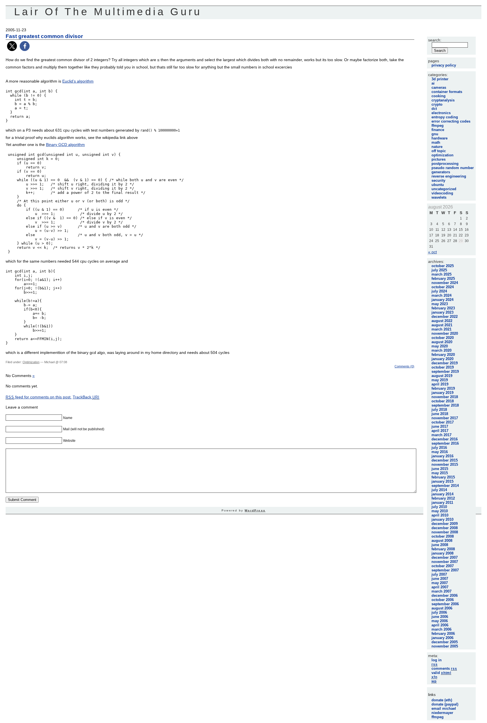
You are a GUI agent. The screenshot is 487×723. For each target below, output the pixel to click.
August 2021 (441, 325)
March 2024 (441, 295)
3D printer (439, 79)
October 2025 (442, 266)
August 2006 (441, 608)
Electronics (441, 113)
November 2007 (444, 562)
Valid (441, 673)
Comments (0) (404, 366)
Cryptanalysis (443, 100)
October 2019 (442, 367)
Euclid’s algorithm (78, 81)
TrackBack (86, 397)
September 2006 (445, 604)
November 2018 (444, 397)
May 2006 (439, 621)
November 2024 (444, 283)
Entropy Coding (444, 117)
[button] (12, 46)
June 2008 (439, 545)
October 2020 (442, 338)
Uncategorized (443, 189)
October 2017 (442, 422)
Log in (436, 660)
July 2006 (439, 612)
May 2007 (439, 583)
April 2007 (439, 587)
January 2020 (442, 359)
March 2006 (441, 629)
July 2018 (439, 409)
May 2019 (439, 380)
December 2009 (444, 524)
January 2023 (442, 312)
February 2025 (443, 278)
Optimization (31, 362)
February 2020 (443, 354)
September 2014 (445, 486)
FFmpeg (437, 125)
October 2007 (442, 566)
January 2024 (442, 300)
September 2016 (445, 443)
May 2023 (439, 304)
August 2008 (441, 540)
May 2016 (439, 452)
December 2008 (444, 528)
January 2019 (442, 393)
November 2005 (444, 646)
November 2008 (444, 532)
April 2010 (439, 515)
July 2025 (439, 270)
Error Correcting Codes (450, 121)
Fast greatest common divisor (44, 36)
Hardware (439, 138)
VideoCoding (442, 193)
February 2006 (443, 633)
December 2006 (444, 595)
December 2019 (444, 363)
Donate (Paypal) (444, 704)
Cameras (438, 87)
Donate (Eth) (441, 700)
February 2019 (443, 388)
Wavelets (438, 197)
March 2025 (441, 274)
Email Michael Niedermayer (443, 710)
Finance (437, 130)
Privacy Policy (443, 65)
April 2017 (439, 431)
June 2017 (439, 426)
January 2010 (442, 519)
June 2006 (439, 617)
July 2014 (439, 490)
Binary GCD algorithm (65, 144)
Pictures (438, 159)
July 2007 (439, 574)
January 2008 (442, 553)
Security (438, 180)
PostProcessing (445, 163)
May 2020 (439, 346)
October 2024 (442, 287)
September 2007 (445, 570)
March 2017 (441, 435)
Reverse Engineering (448, 176)
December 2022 (444, 316)
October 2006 (442, 600)
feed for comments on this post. (39, 397)
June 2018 (439, 414)
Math (435, 142)
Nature (436, 147)
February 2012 (443, 498)
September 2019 (445, 371)
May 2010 (439, 511)
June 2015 (439, 469)
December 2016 (444, 439)
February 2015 (443, 477)
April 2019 (439, 384)
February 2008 (443, 549)
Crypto (436, 104)
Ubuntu (437, 185)
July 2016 (439, 447)
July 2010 (439, 507)
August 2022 (441, 321)
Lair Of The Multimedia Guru (108, 11)
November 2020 (444, 333)
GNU (434, 134)
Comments (444, 668)
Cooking (438, 96)
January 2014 (442, 494)
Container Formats (446, 92)
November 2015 (444, 464)
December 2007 (444, 557)
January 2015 (442, 481)
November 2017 (444, 418)
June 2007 (439, 578)
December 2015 (444, 460)
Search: (434, 40)
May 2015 (439, 473)
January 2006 (442, 638)
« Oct (432, 252)
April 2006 (439, 625)
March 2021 (441, 329)
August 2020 (441, 342)
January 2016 (442, 456)
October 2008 (442, 536)
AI (433, 83)
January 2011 (442, 502)
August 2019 (441, 376)
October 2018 (442, 401)
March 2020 (441, 350)
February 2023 (443, 308)
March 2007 (441, 591)
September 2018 (445, 405)
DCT (434, 109)
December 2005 (444, 642)
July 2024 (439, 291)
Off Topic (438, 151)
